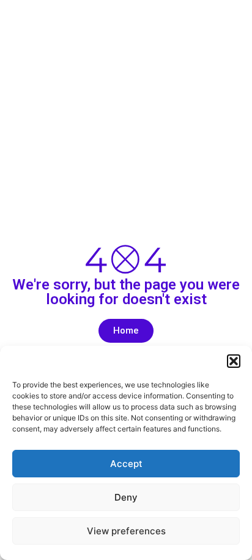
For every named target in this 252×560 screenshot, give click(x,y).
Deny (126, 497)
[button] (234, 361)
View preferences (126, 531)
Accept (126, 463)
